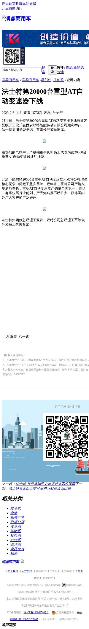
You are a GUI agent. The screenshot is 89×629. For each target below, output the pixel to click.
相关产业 (17, 517)
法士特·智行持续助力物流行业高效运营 (45, 484)
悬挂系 (15, 544)
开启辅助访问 (12, 8)
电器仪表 (17, 549)
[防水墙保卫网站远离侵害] (22, 562)
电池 (13, 513)
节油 (60, 72)
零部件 (46, 80)
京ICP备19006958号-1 (36, 612)
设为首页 (9, 4)
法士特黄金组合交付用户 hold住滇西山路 (40, 488)
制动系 (15, 531)
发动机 (15, 508)
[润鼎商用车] (16, 18)
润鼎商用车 (10, 80)
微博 (32, 4)
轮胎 (13, 553)
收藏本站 (22, 4)
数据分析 (17, 522)
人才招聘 (27, 571)
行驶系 (15, 540)
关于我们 (13, 571)
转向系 (15, 535)
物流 (69, 67)
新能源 (78, 67)
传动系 (58, 80)
